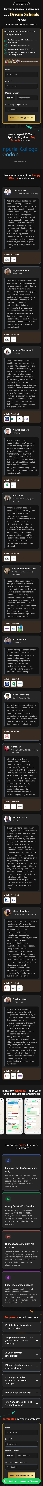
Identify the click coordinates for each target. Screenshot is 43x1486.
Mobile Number (12, 93)
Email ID (8, 81)
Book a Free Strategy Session (21, 118)
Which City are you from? (16, 1462)
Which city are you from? (16, 104)
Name (7, 70)
